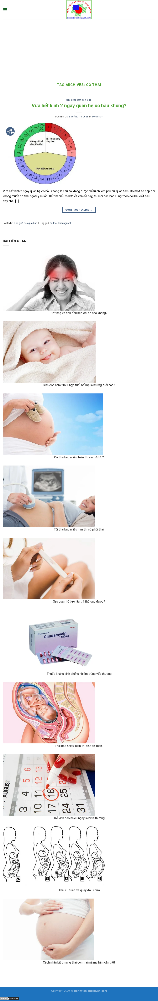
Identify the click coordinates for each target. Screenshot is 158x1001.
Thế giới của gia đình (79, 100)
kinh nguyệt (64, 223)
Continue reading (79, 210)
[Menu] (5, 9)
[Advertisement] (79, 48)
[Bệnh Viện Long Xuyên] (79, 9)
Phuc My (97, 117)
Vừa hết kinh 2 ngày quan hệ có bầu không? (79, 105)
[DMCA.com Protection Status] (9, 998)
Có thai (53, 223)
